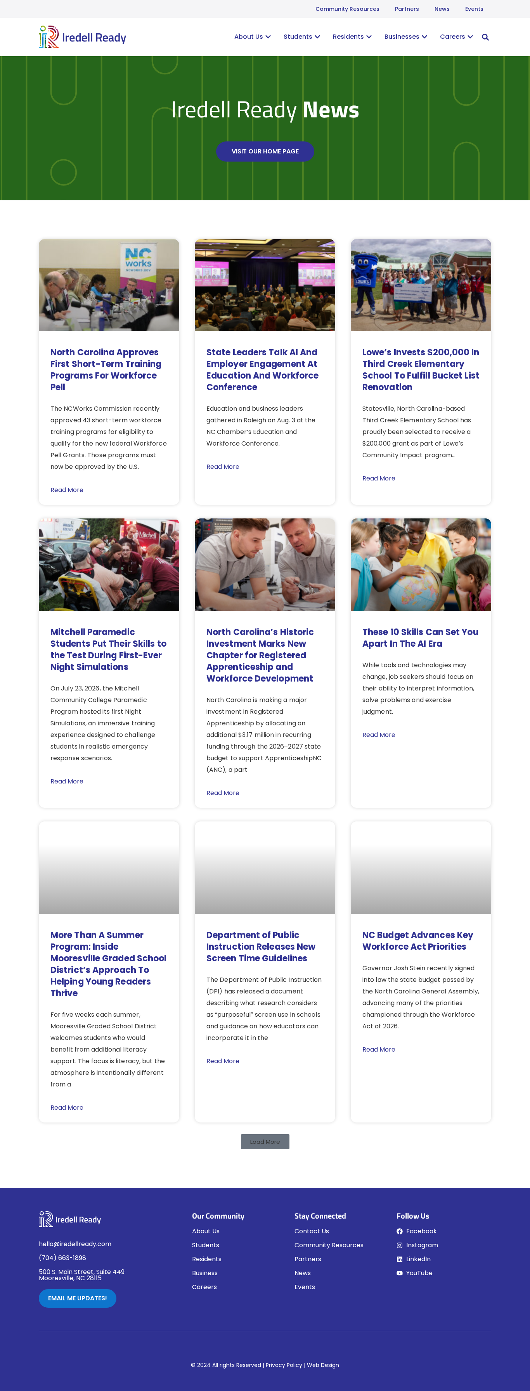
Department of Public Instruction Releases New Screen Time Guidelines (260, 946)
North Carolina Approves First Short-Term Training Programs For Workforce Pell (106, 369)
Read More (66, 489)
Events (474, 9)
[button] (485, 37)
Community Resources (347, 9)
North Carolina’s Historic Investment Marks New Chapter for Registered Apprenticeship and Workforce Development (260, 655)
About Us (206, 1231)
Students (205, 1245)
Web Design (323, 1365)
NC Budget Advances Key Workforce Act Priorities (417, 941)
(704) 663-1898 (62, 1257)
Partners (407, 9)
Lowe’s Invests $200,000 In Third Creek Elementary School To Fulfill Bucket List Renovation (421, 369)
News (442, 9)
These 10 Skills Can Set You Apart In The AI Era (420, 638)
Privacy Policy (284, 1365)
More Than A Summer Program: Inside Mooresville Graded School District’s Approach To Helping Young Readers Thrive (108, 964)
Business (205, 1273)
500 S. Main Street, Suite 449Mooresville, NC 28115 (82, 1275)
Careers (204, 1287)
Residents (207, 1259)
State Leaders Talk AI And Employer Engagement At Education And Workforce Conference (262, 369)
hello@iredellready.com (75, 1244)
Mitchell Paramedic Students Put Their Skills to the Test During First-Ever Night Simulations (108, 649)
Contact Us (311, 1231)
